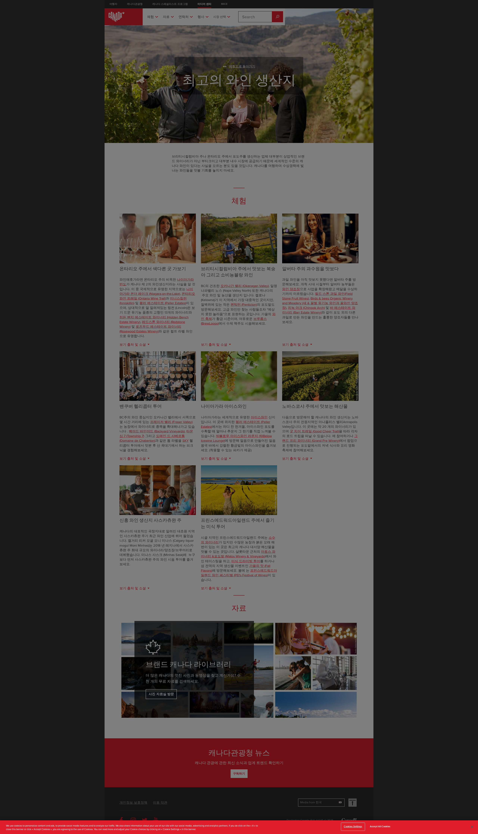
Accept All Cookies (380, 826)
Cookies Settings (353, 826)
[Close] (472, 827)
